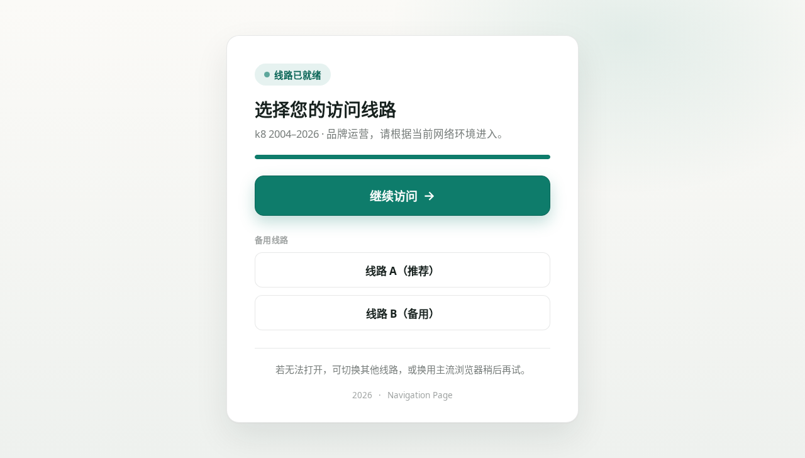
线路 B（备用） (403, 313)
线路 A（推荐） (402, 271)
